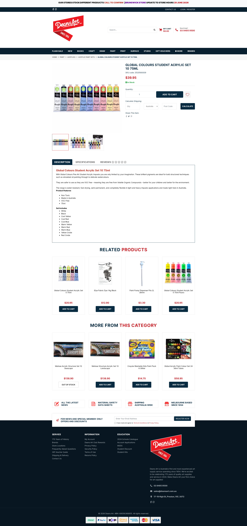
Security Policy (91, 449)
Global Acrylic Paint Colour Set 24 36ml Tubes (178, 367)
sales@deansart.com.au (165, 491)
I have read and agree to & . (137, 423)
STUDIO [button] (147, 51)
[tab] (62, 162)
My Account (90, 439)
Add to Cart (169, 94)
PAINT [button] (112, 51)
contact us (170, 9)
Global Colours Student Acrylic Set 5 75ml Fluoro (178, 291)
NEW (70, 51)
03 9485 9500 (187, 30)
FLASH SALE (57, 51)
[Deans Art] (68, 29)
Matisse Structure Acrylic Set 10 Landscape (105, 367)
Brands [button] (191, 51)
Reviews (106, 162)
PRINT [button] (123, 51)
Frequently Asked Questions (64, 449)
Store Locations (58, 446)
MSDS (119, 446)
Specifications (85, 162)
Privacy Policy (153, 423)
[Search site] (154, 30)
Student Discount (124, 449)
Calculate (187, 106)
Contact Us (56, 458)
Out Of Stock (68, 385)
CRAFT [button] (92, 51)
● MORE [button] (179, 51)
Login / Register (187, 9)
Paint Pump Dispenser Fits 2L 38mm (142, 291)
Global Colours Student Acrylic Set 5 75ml (68, 291)
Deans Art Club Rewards (95, 442)
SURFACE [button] (135, 51)
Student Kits (122, 452)
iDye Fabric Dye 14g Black (105, 290)
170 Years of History (60, 439)
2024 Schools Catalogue (127, 439)
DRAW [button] (102, 51)
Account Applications (126, 442)
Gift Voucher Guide (60, 452)
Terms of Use (90, 452)
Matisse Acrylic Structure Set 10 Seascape (68, 367)
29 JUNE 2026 (181, 2)
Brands (55, 442)
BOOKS (80, 51)
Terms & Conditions (140, 423)
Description (62, 162)
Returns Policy (91, 455)
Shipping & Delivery (60, 455)
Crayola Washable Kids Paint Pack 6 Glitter (141, 367)
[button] (187, 94)
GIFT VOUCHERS (163, 51)
